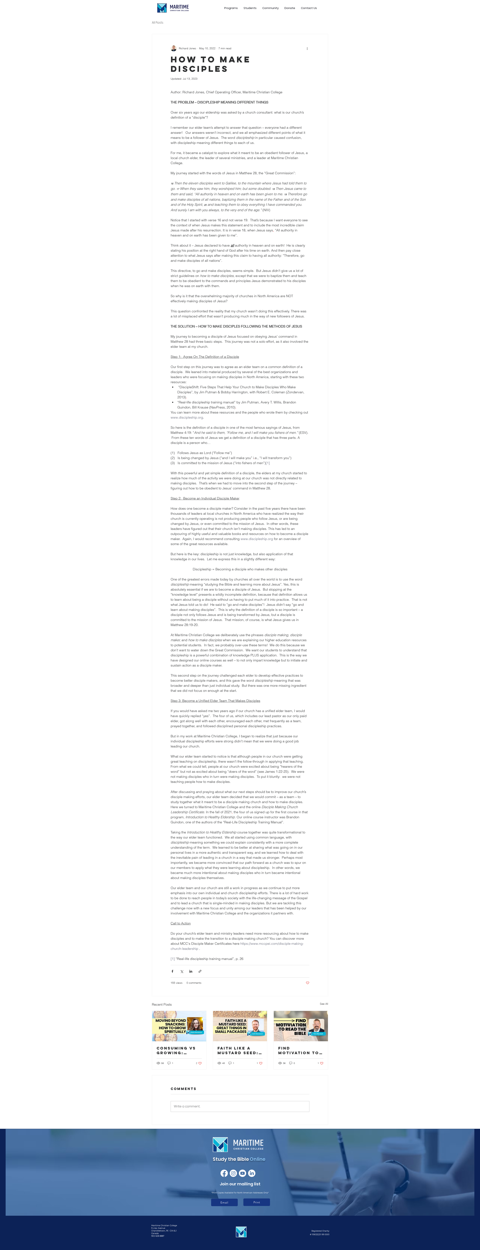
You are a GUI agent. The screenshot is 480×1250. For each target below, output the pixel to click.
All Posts (157, 23)
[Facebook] (224, 1173)
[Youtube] (242, 1173)
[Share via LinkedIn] (191, 971)
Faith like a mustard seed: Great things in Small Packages (240, 1050)
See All (324, 1003)
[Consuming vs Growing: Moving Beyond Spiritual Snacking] (179, 1026)
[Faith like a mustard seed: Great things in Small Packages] (240, 1026)
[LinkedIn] (251, 1173)
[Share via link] (200, 971)
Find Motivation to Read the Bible (299, 1050)
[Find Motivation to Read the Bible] (301, 1026)
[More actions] (307, 48)
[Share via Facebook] (172, 971)
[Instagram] (233, 1173)
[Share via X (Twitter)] (181, 971)
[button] (250, 8)
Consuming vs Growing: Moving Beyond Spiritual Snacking (178, 1050)
